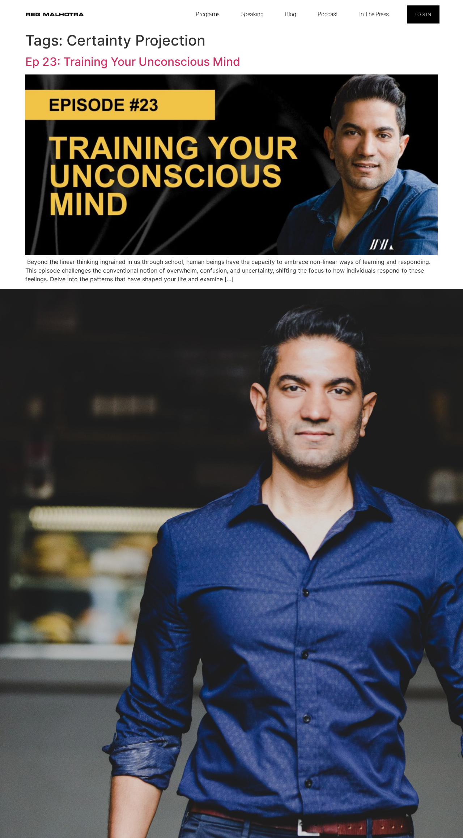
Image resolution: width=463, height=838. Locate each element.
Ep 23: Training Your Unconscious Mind (132, 62)
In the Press (374, 14)
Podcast (327, 14)
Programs (207, 14)
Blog (290, 14)
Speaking (252, 14)
